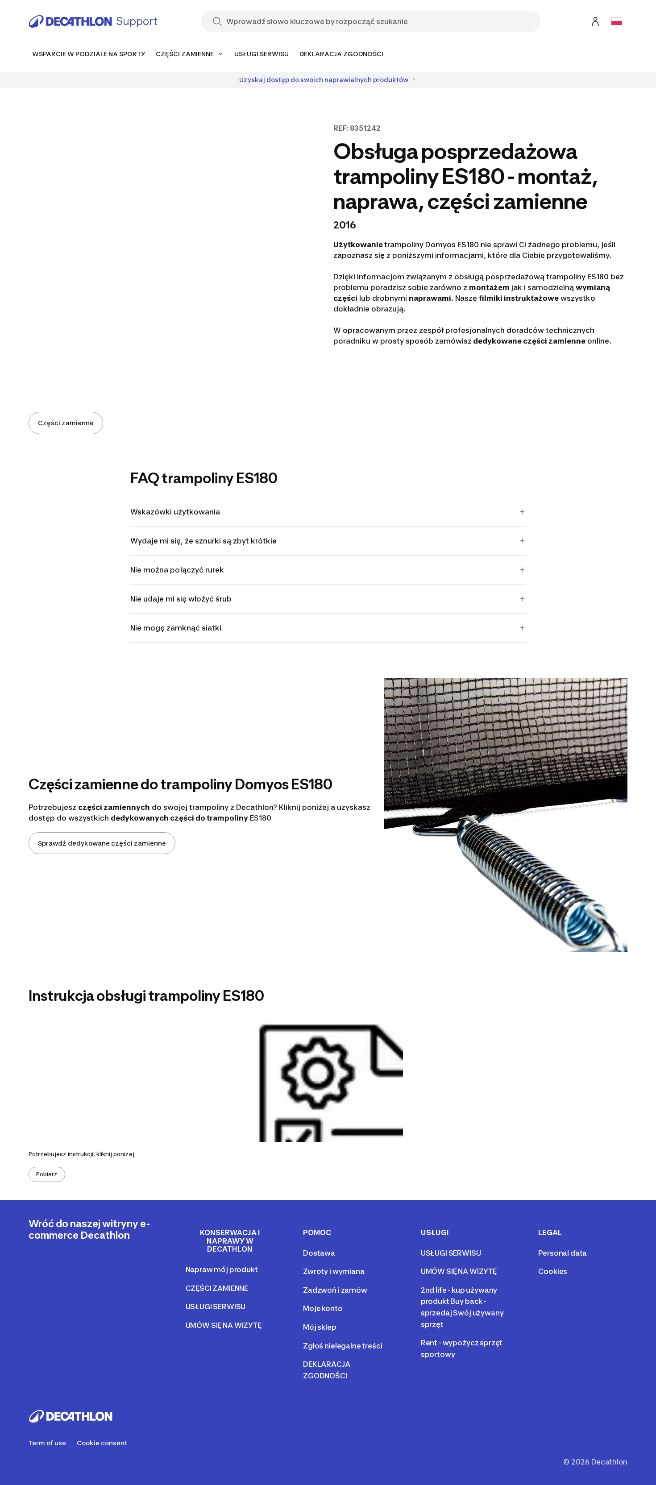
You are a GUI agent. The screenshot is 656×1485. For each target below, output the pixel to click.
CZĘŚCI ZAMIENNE (217, 1288)
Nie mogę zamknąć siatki (175, 627)
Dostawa (319, 1253)
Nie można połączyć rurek (177, 569)
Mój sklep (319, 1327)
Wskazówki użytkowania (175, 511)
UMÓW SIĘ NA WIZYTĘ (224, 1325)
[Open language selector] (616, 21)
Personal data (562, 1253)
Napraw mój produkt (222, 1269)
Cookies (552, 1271)
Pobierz (47, 1174)
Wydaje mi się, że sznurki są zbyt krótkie (203, 540)
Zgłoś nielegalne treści (342, 1345)
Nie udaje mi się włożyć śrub (181, 598)
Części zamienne (66, 423)
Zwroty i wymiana (333, 1271)
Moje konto (322, 1308)
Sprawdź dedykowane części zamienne (102, 843)
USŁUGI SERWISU (216, 1306)
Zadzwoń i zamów (335, 1290)
